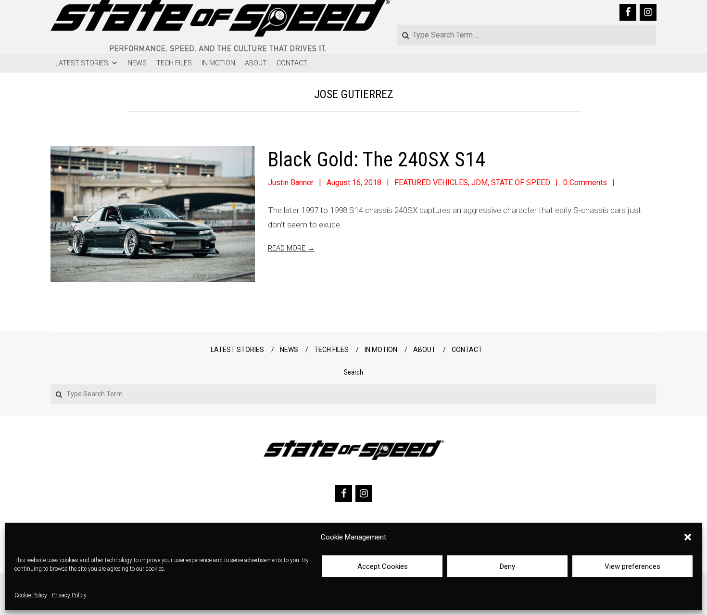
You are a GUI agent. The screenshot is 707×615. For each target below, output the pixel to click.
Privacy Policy (69, 595)
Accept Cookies (382, 566)
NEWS (137, 63)
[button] (688, 537)
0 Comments (585, 182)
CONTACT (292, 63)
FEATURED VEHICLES (431, 182)
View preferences (632, 566)
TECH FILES (174, 63)
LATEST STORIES (81, 63)
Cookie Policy (30, 595)
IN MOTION (218, 63)
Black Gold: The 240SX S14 (376, 159)
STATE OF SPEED (520, 182)
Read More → (291, 248)
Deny (507, 566)
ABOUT (256, 63)
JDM (479, 182)
